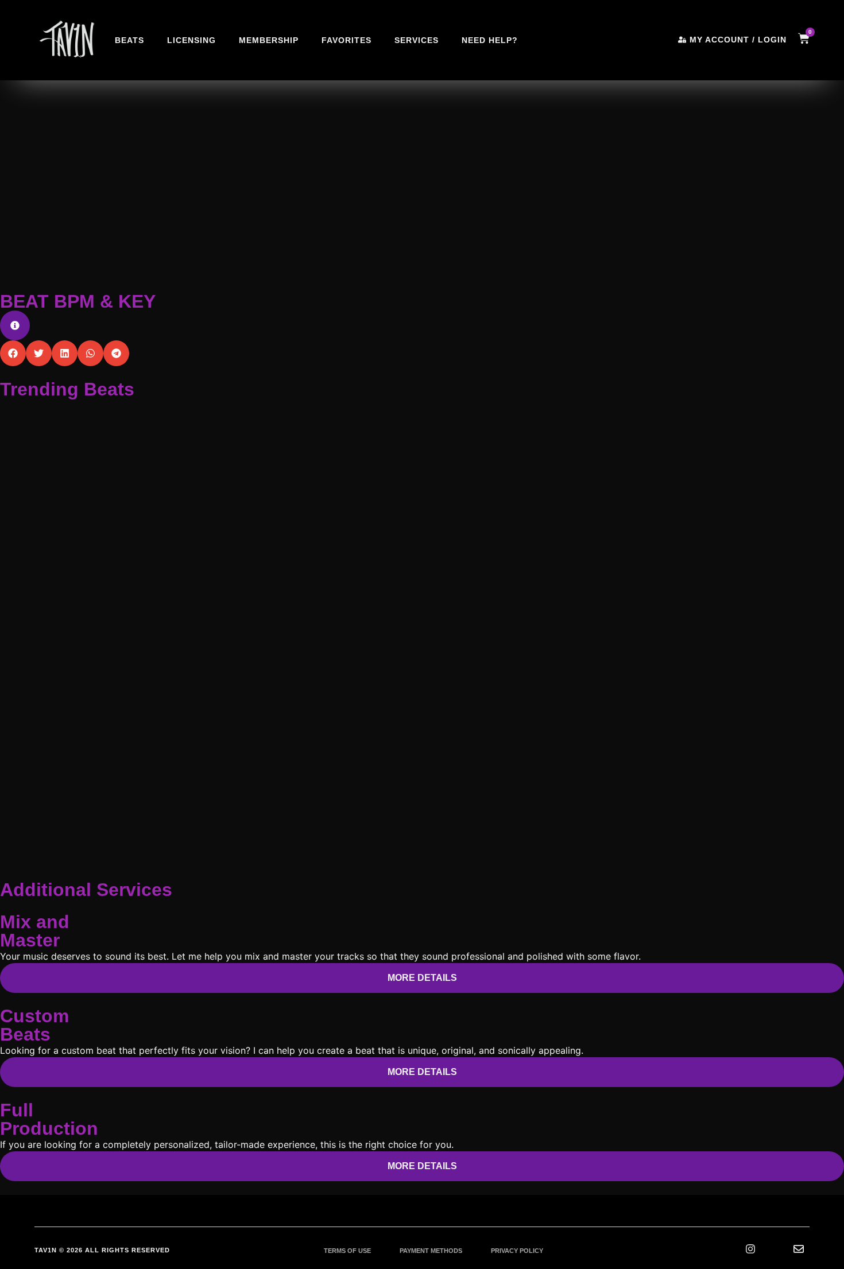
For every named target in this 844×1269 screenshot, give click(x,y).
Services (416, 40)
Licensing (191, 40)
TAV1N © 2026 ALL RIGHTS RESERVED (102, 1250)
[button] (135, 145)
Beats (129, 40)
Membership (269, 40)
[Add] (147, 246)
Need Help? (490, 40)
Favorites (346, 40)
